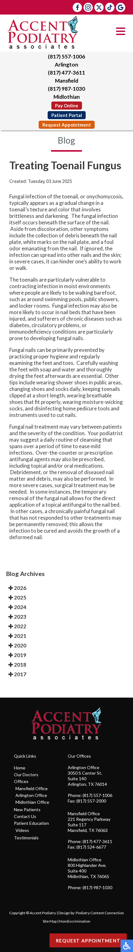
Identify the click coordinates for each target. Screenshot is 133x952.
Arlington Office (31, 795)
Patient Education (31, 823)
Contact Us (25, 816)
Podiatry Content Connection (100, 913)
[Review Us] (120, 7)
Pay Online (66, 105)
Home (19, 767)
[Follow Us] (88, 7)
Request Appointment (66, 125)
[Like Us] (77, 7)
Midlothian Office (32, 802)
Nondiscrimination (74, 921)
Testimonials (26, 837)
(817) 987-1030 (66, 88)
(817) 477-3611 (66, 72)
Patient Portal (66, 115)
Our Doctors (26, 774)
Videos (22, 830)
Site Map (50, 921)
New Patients (27, 809)
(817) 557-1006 (66, 56)
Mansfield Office (31, 788)
